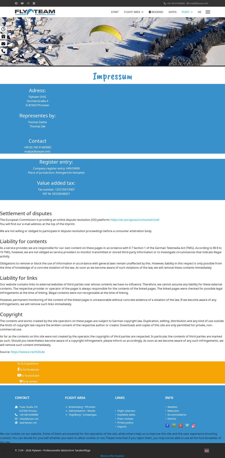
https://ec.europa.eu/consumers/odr (135, 220)
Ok (4, 450)
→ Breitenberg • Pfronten (80, 407)
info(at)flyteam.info (29, 419)
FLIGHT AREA (132, 12)
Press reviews (125, 418)
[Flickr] (34, 3)
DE (199, 12)
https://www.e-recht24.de (28, 352)
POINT (185, 12)
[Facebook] (16, 3)
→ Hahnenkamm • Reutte (80, 410)
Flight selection (126, 410)
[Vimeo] (187, 425)
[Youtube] (22, 3)
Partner (172, 418)
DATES (172, 12)
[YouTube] (181, 425)
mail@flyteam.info (198, 3)
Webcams (173, 410)
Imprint (121, 426)
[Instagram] (28, 3)
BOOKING (157, 12)
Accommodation (177, 414)
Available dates (126, 414)
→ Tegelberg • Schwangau (81, 414)
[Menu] (208, 12)
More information (112, 456)
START (115, 12)
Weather (173, 407)
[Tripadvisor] (174, 425)
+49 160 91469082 (176, 3)
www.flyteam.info (28, 422)
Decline (16, 450)
